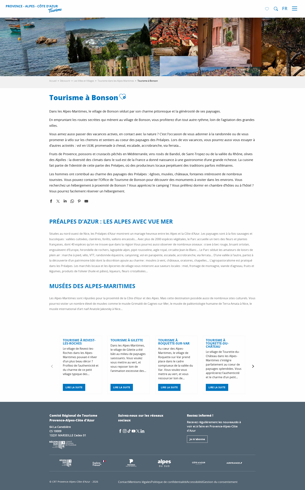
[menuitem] (34, 9)
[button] (275, 8)
